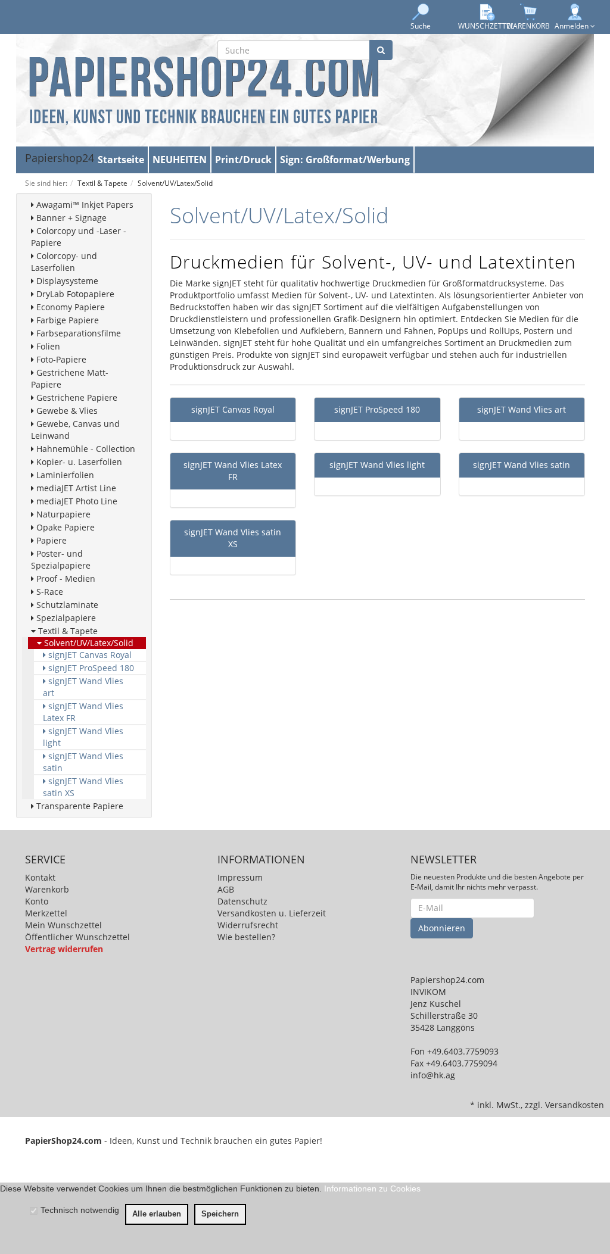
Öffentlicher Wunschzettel (77, 937)
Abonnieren (441, 928)
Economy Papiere (69, 307)
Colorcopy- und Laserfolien (64, 261)
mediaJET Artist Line (75, 488)
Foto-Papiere (60, 359)
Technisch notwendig (80, 1210)
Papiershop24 (59, 158)
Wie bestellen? (246, 937)
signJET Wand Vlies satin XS (83, 786)
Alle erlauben (156, 1214)
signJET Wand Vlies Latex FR (83, 711)
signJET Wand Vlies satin (83, 761)
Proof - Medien (64, 578)
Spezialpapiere (65, 617)
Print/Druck (243, 159)
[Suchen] (381, 50)
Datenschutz (242, 901)
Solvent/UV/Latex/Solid (87, 642)
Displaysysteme (66, 280)
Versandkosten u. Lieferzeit (271, 913)
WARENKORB (528, 26)
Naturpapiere (62, 514)
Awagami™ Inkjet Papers (83, 204)
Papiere (50, 540)
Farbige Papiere (66, 320)
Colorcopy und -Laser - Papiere (78, 236)
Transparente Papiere (78, 806)
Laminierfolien (64, 475)
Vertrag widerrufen (64, 948)
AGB (225, 889)
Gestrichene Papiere (75, 397)
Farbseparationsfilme (77, 333)
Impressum (240, 877)
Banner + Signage (70, 217)
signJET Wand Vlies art (83, 686)
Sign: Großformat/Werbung (345, 159)
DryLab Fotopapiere (74, 294)
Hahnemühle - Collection (84, 448)
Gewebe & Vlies (66, 410)
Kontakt (40, 877)
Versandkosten (574, 1104)
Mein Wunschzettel (63, 925)
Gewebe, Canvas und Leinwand (75, 429)
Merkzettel (46, 913)
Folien (47, 346)
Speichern (220, 1214)
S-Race (48, 591)
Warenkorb (47, 889)
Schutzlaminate (66, 604)
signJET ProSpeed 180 (90, 667)
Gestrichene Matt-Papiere (69, 378)
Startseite (121, 159)
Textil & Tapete (67, 631)
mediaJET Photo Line (75, 501)
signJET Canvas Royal (89, 654)
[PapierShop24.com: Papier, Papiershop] (203, 89)
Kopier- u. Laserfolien (78, 461)
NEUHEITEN (179, 159)
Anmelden (572, 26)
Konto (36, 901)
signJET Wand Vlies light (83, 736)
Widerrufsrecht (247, 925)
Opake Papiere (64, 527)
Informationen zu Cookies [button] (372, 1188)
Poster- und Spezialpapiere (61, 559)
